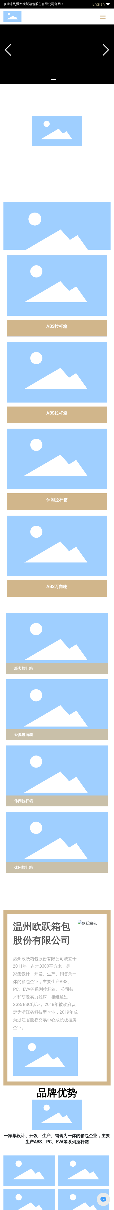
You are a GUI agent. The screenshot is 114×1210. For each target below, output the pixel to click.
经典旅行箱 (23, 668)
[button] (53, 79)
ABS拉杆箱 (56, 326)
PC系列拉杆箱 (29, 191)
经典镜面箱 (23, 734)
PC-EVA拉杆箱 (85, 175)
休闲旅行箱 (23, 867)
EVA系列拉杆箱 (29, 159)
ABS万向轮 (56, 586)
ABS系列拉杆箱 (29, 175)
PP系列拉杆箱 (84, 191)
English (99, 4)
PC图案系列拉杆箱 (85, 159)
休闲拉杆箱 (57, 499)
